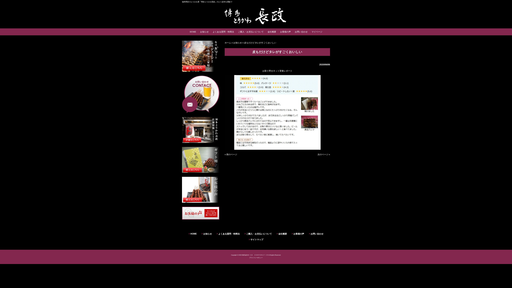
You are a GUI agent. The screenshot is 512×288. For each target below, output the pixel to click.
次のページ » (324, 154)
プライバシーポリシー (256, 257)
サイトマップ (257, 239)
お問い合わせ (317, 234)
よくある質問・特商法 (229, 234)
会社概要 (282, 234)
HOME (193, 234)
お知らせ (237, 43)
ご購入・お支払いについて (259, 234)
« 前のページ (231, 154)
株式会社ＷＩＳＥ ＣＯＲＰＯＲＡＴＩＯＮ (255, 255)
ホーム (228, 43)
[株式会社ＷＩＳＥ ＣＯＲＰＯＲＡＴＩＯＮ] (256, 16)
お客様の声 (298, 234)
